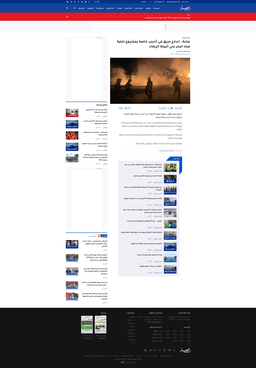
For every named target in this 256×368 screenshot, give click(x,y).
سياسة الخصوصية (127, 356)
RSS (109, 356)
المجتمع (91, 8)
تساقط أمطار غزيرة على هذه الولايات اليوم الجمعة (94, 145)
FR (74, 8)
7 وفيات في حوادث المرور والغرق (151, 266)
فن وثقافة (100, 8)
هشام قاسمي (181, 51)
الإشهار (155, 356)
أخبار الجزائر (139, 8)
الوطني (148, 8)
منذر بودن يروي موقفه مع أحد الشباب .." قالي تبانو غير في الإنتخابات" (94, 284)
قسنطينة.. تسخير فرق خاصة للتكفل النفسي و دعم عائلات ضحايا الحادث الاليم (143, 166)
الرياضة (119, 8)
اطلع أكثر (93, 236)
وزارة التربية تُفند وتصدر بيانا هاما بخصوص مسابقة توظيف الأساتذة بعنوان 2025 (95, 157)
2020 (181, 331)
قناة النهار (128, 8)
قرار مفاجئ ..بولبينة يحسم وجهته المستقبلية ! (95, 134)
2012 (181, 338)
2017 (188, 334)
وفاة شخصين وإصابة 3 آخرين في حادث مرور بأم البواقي (143, 198)
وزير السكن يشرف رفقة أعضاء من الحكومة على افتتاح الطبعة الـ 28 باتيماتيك (95, 271)
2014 (167, 334)
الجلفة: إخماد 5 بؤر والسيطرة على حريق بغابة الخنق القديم (141, 232)
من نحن (147, 356)
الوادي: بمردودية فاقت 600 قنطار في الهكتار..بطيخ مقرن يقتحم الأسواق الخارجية (94, 296)
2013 (188, 338)
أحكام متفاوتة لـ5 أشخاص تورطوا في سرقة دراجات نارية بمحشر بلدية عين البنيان (142, 211)
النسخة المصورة (165, 356)
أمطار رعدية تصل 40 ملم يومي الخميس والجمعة (96, 111)
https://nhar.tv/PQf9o (166, 151)
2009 (188, 341)
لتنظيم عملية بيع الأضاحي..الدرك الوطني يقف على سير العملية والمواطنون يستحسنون (95, 257)
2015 (174, 334)
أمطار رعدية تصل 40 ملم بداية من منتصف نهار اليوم (95, 122)
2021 (188, 331)
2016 (181, 334)
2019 (174, 331)
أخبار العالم (110, 8)
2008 (181, 341)
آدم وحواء (81, 8)
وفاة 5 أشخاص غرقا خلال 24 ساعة (150, 255)
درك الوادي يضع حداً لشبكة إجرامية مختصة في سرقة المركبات (143, 189)
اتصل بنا (139, 356)
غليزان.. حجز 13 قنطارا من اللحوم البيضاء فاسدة (144, 221)
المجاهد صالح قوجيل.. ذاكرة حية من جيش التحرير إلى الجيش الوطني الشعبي (94, 244)
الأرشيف (115, 356)
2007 (174, 341)
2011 (175, 338)
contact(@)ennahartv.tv (154, 322)
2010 (167, 338)
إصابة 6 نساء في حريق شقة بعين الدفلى (147, 176)
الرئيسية (157, 8)
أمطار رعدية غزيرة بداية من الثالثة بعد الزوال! (146, 244)
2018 (167, 331)
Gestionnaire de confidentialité (95, 356)
